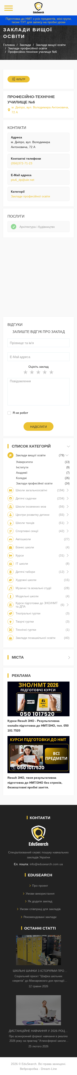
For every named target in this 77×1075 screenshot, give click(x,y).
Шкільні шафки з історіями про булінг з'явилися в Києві (38, 971)
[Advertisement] (38, 278)
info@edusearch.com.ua (46, 864)
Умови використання (40, 893)
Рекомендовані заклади (40, 917)
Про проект (40, 885)
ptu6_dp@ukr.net (22, 179)
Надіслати (38, 426)
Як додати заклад (40, 901)
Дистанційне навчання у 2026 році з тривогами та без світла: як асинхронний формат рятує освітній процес (38, 1031)
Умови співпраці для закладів (40, 909)
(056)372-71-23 (21, 163)
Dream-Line (49, 1068)
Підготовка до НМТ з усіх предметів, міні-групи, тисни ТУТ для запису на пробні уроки (39, 20)
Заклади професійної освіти (30, 196)
